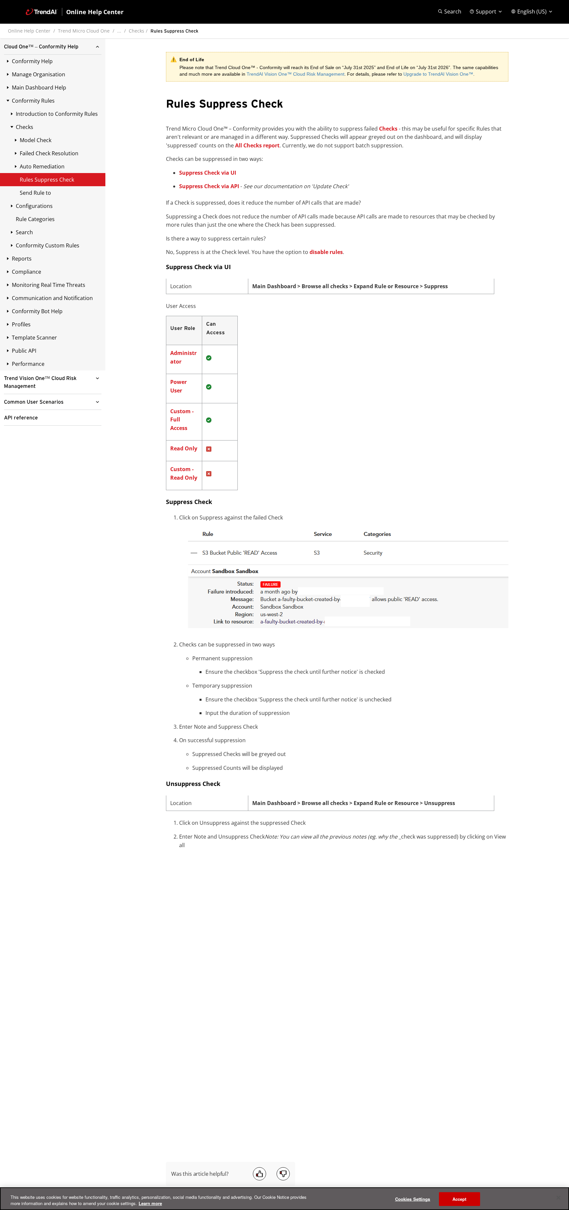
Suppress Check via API (209, 186)
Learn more (150, 1203)
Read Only (183, 448)
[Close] (558, 1198)
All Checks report (257, 145)
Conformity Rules (33, 100)
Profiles (21, 324)
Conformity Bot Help (37, 311)
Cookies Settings (412, 1199)
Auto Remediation (42, 166)
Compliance (26, 271)
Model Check (35, 140)
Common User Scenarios (34, 402)
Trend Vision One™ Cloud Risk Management (40, 382)
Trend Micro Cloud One (84, 31)
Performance (28, 363)
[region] (284, 1198)
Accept (459, 1199)
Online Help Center (29, 31)
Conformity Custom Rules (47, 245)
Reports (22, 258)
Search (24, 232)
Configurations (34, 206)
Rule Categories (35, 219)
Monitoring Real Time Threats (48, 285)
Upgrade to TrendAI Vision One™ (438, 74)
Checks (136, 31)
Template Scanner (34, 337)
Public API (24, 350)
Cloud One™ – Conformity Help (41, 46)
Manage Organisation (38, 74)
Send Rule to (35, 192)
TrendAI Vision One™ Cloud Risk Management (295, 74)
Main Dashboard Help (39, 87)
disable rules (326, 252)
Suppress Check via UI (207, 172)
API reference (21, 417)
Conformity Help (32, 61)
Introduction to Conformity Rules (57, 113)
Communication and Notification (52, 298)
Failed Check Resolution (49, 153)
